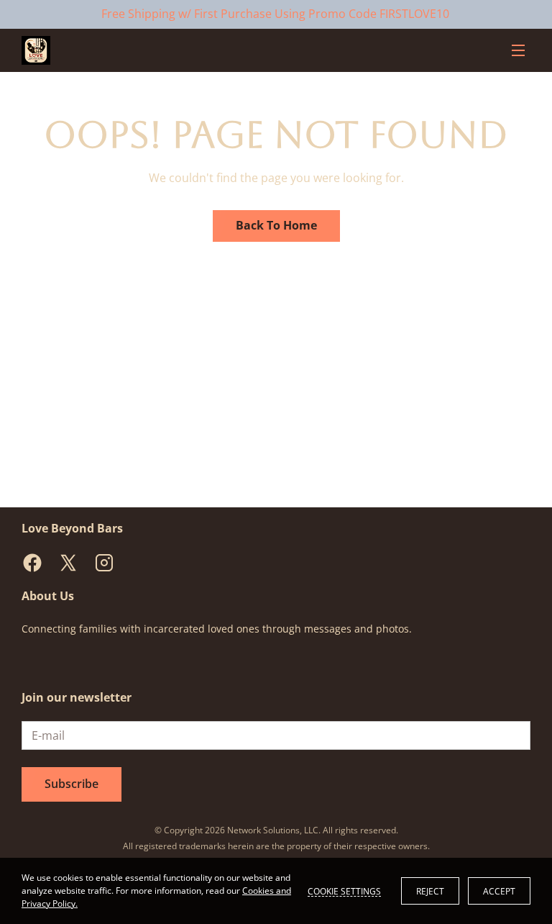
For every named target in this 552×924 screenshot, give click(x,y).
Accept (499, 891)
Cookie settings (344, 891)
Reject (430, 891)
